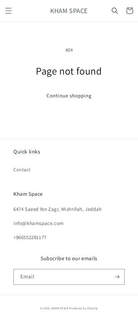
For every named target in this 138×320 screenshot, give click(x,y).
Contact (21, 170)
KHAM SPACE (60, 308)
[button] (8, 10)
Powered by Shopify (83, 308)
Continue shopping (69, 95)
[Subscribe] (117, 277)
